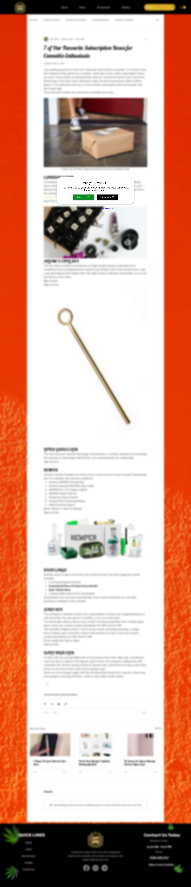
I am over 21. (83, 197)
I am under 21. (107, 197)
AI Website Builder (107, 208)
